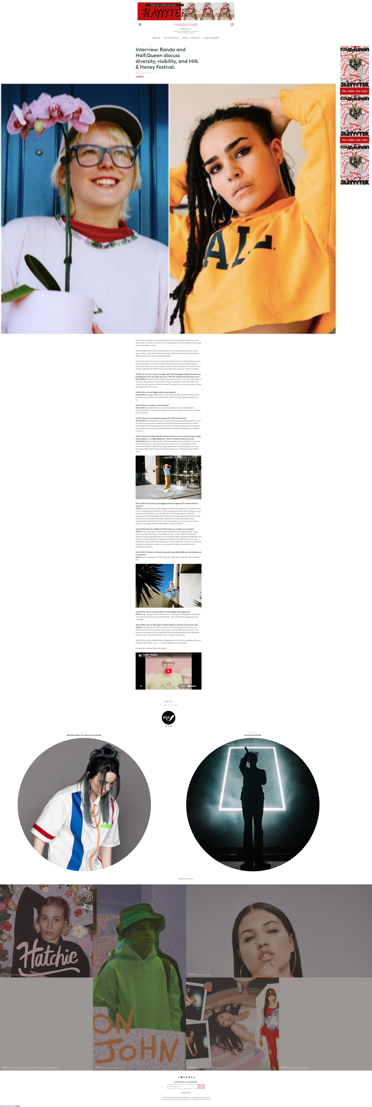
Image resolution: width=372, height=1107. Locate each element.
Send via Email (175, 705)
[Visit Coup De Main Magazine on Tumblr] (191, 1077)
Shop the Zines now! (7, 1106)
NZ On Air (140, 76)
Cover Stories (191, 36)
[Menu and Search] (140, 24)
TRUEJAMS (232, 24)
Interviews (171, 36)
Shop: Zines (211, 36)
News (156, 39)
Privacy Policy (186, 1093)
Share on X (164, 705)
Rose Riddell (153, 73)
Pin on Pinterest (168, 705)
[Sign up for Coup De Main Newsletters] (194, 1077)
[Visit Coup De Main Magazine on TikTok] (186, 1077)
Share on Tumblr (172, 705)
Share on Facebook (161, 705)
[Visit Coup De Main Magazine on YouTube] (181, 1077)
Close (17, 1106)
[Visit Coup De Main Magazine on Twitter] (189, 1077)
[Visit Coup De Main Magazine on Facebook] (179, 1077)
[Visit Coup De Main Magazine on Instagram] (184, 1077)
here (159, 643)
